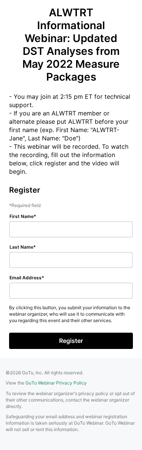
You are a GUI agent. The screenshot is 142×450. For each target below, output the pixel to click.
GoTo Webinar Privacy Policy (56, 383)
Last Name (21, 247)
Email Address (25, 277)
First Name (21, 216)
